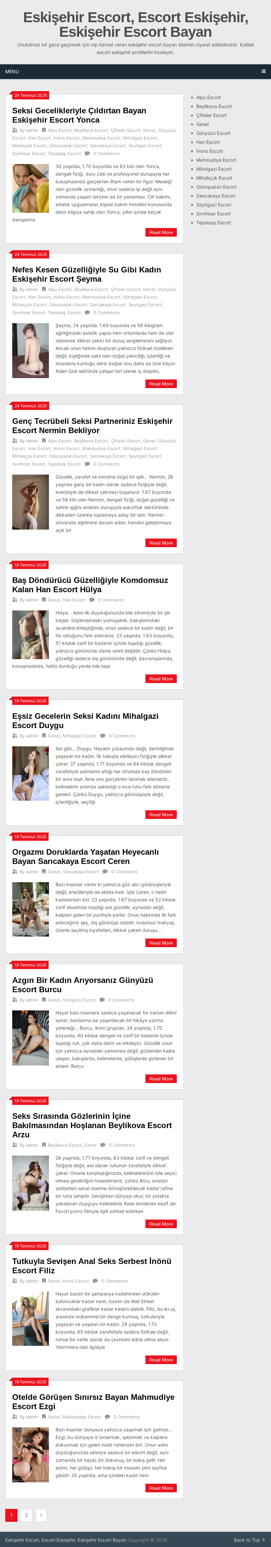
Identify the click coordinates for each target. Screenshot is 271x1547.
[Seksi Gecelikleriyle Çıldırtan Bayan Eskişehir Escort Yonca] (30, 187)
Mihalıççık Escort (29, 145)
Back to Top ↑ (250, 1540)
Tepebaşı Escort (64, 153)
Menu (12, 71)
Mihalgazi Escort (140, 138)
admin (32, 130)
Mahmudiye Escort (101, 138)
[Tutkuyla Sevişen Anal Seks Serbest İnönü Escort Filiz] (30, 1318)
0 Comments (107, 153)
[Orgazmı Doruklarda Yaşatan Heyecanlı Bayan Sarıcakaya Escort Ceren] (30, 909)
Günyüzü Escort (79, 1000)
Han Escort (39, 138)
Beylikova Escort (91, 130)
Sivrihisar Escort (28, 153)
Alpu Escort (60, 130)
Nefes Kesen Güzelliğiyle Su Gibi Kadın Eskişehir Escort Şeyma (86, 274)
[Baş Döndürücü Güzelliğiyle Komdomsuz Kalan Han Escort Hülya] (30, 634)
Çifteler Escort (125, 130)
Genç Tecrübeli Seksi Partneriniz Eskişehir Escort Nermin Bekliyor (92, 426)
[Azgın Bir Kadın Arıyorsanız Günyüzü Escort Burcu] (30, 1037)
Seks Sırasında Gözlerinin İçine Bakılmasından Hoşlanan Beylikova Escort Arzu (92, 1125)
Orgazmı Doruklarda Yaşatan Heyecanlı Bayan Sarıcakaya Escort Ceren (85, 856)
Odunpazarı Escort (68, 145)
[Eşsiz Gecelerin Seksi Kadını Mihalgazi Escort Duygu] (30, 773)
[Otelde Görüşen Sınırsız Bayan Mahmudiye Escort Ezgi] (30, 1454)
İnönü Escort (67, 138)
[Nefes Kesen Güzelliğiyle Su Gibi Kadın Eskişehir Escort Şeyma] (30, 349)
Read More (161, 232)
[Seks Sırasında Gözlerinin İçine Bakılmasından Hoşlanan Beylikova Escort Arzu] (30, 1182)
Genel (149, 130)
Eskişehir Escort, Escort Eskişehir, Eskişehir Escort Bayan (135, 24)
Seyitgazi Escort (145, 145)
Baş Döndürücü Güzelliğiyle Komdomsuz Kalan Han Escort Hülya (90, 585)
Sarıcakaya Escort (108, 145)
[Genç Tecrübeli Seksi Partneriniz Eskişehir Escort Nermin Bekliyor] (30, 501)
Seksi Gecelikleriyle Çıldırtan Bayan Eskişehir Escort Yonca (79, 115)
